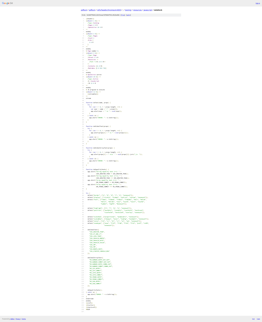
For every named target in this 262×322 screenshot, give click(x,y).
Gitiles (12, 319)
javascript (147, 10)
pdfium (84, 10)
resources (137, 10)
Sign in (258, 3)
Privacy (18, 319)
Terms (23, 319)
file (122, 15)
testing (128, 10)
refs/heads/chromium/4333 (109, 10)
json (258, 319)
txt (253, 319)
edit (128, 15)
